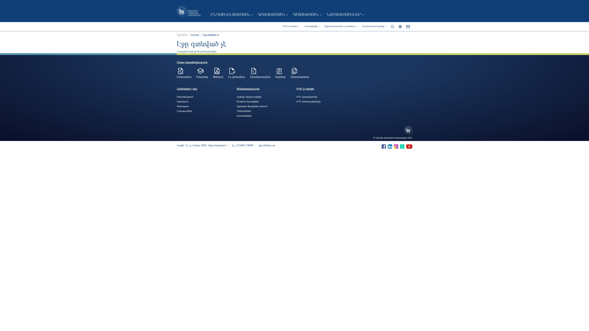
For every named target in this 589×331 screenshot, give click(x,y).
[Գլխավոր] (189, 11)
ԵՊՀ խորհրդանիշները (308, 101)
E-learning (202, 76)
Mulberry (218, 76)
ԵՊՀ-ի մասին (290, 26)
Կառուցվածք (310, 26)
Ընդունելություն (230, 14)
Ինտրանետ (184, 76)
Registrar (280, 76)
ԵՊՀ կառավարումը (306, 96)
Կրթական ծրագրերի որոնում (252, 106)
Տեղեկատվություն (248, 89)
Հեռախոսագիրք (260, 76)
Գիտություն (306, 14)
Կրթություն (271, 14)
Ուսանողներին (244, 115)
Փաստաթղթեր (300, 76)
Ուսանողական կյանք (373, 26)
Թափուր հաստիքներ (248, 101)
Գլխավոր (182, 34)
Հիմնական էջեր (187, 89)
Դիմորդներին (244, 110)
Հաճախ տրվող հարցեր (249, 96)
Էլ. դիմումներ (236, 76)
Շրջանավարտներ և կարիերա (339, 26)
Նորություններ (344, 14)
